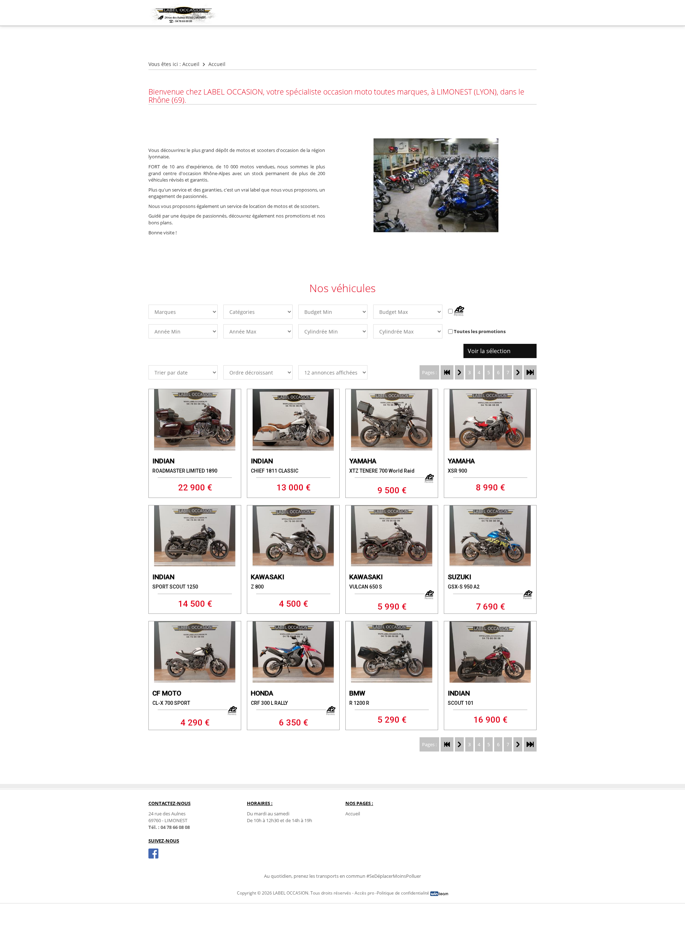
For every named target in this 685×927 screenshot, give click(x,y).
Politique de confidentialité (403, 893)
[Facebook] (153, 854)
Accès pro (364, 893)
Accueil (190, 64)
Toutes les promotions (480, 331)
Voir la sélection (489, 351)
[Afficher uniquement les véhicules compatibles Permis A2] (456, 311)
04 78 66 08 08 (175, 827)
